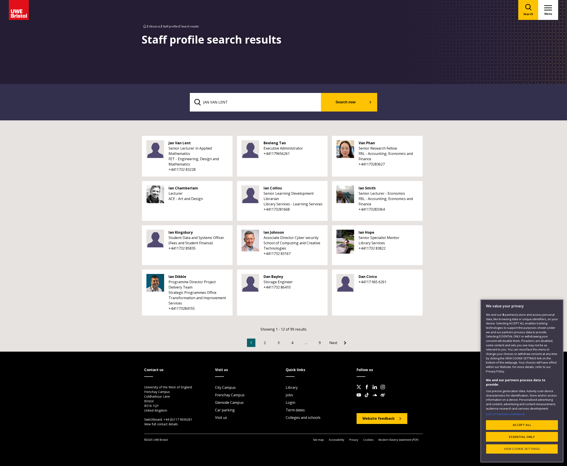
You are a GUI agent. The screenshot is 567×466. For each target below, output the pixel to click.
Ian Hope (366, 232)
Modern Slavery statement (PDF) (398, 440)
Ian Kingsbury (181, 232)
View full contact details (161, 424)
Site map (318, 440)
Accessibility (336, 440)
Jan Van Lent (180, 143)
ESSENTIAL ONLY (522, 437)
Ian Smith (367, 188)
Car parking (225, 410)
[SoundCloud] (376, 398)
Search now (345, 102)
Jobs (289, 395)
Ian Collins (273, 188)
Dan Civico (368, 276)
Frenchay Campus (230, 395)
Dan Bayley (273, 276)
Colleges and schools (303, 417)
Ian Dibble (177, 276)
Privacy (353, 440)
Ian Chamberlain (183, 188)
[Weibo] (384, 398)
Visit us (221, 417)
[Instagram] (384, 390)
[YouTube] (360, 398)
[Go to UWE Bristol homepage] (145, 26)
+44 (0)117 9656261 (177, 419)
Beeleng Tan (275, 143)
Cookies (368, 440)
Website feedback (378, 418)
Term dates (295, 410)
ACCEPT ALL (522, 425)
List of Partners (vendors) (505, 414)
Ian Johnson (274, 232)
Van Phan (367, 143)
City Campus (225, 387)
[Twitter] (360, 390)
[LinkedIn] (376, 390)
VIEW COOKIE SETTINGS (522, 449)
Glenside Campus (229, 402)
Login (290, 402)
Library (292, 387)
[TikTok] (368, 398)
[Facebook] (368, 390)
